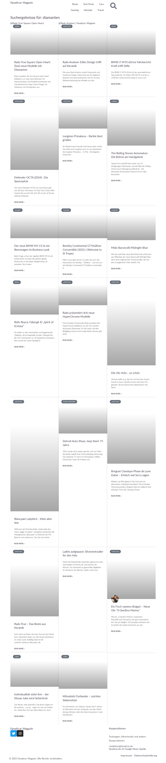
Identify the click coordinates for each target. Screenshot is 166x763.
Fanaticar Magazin (21, 2)
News (75, 4)
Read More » (19, 93)
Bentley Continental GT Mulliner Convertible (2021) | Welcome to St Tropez (82, 250)
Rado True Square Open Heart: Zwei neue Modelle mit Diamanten (32, 66)
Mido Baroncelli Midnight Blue (129, 247)
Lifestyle (88, 10)
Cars (101, 4)
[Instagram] (20, 733)
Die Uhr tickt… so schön (125, 373)
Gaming (75, 10)
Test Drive (88, 4)
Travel (101, 10)
